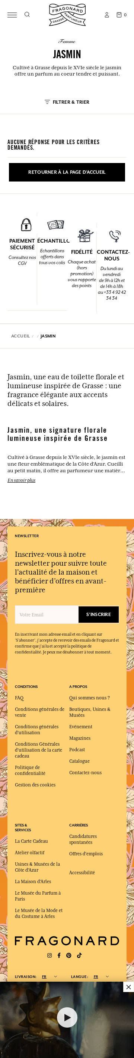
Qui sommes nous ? (89, 698)
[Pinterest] (68, 955)
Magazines (79, 738)
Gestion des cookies (35, 785)
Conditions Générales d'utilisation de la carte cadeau (38, 750)
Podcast (77, 749)
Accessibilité (82, 872)
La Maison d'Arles (33, 881)
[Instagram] (49, 955)
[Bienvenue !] (67, 14)
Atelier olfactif (29, 852)
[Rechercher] (27, 14)
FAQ (19, 698)
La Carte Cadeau (31, 841)
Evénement (80, 726)
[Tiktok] (79, 955)
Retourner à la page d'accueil (66, 172)
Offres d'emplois (86, 853)
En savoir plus (21, 480)
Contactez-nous (85, 772)
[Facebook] (59, 955)
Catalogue (79, 761)
